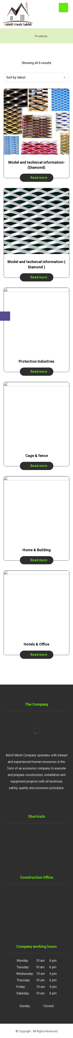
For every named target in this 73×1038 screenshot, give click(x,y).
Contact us (38, 857)
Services (39, 837)
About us (39, 863)
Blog (39, 850)
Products (38, 844)
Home (39, 830)
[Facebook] (40, 801)
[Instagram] (32, 801)
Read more (38, 178)
